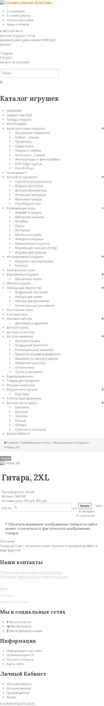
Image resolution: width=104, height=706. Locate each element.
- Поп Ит (23, 168)
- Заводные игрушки (28, 239)
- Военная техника (26, 341)
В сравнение (86, 515)
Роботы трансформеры (24, 398)
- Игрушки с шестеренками (33, 261)
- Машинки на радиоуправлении (37, 354)
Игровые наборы (19, 319)
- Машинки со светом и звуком (35, 358)
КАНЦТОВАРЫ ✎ (18, 434)
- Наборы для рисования (31, 301)
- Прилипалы (22, 141)
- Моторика (21, 230)
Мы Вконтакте (21, 626)
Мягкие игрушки (19, 283)
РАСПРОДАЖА (17, 124)
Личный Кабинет (19, 684)
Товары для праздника (23, 380)
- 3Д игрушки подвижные (31, 133)
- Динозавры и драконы (30, 323)
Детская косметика (20, 332)
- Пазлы (18, 226)
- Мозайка (20, 221)
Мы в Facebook (20, 622)
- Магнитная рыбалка (28, 217)
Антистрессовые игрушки (26, 128)
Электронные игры (21, 270)
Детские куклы (17, 327)
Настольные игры (20, 310)
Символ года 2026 (19, 115)
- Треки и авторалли (28, 372)
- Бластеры (21, 394)
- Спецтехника (23, 367)
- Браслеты (21, 407)
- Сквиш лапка (23, 146)
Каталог (5, 44)
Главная (12, 442)
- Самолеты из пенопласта (32, 181)
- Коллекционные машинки (33, 350)
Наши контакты (18, 24)
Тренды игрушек (19, 119)
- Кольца (19, 420)
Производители (18, 693)
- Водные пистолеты (28, 186)
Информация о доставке (24, 651)
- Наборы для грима (27, 297)
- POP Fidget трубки (27, 164)
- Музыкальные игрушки (31, 243)
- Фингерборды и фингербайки (36, 159)
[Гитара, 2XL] (10, 463)
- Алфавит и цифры (27, 212)
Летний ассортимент (22, 177)
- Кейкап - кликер (26, 137)
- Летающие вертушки (29, 195)
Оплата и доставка (20, 20)
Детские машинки (20, 336)
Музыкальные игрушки (70, 442)
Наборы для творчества (24, 288)
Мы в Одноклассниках (26, 631)
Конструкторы (17, 314)
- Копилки (20, 265)
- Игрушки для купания (29, 252)
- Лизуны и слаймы (27, 150)
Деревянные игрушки (23, 274)
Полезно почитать (20, 659)
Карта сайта (15, 664)
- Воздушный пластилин (30, 292)
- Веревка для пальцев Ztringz (35, 248)
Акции (11, 697)
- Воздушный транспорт (30, 345)
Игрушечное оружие (22, 389)
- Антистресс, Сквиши (29, 155)
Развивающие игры (21, 208)
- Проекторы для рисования (33, 305)
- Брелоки (20, 412)
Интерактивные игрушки (25, 257)
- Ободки (19, 425)
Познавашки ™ (17, 173)
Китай (30, 492)
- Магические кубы (27, 235)
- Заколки (20, 416)
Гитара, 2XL (12, 447)
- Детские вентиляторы (30, 190)
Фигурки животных (21, 385)
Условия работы (18, 15)
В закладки (86, 511)
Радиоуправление (20, 376)
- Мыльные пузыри (27, 199)
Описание (7, 541)
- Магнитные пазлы (27, 279)
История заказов (19, 688)
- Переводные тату (27, 203)
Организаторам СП (20, 655)
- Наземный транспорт (29, 363)
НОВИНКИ (14, 111)
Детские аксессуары (22, 403)
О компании (16, 11)
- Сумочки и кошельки (29, 429)
